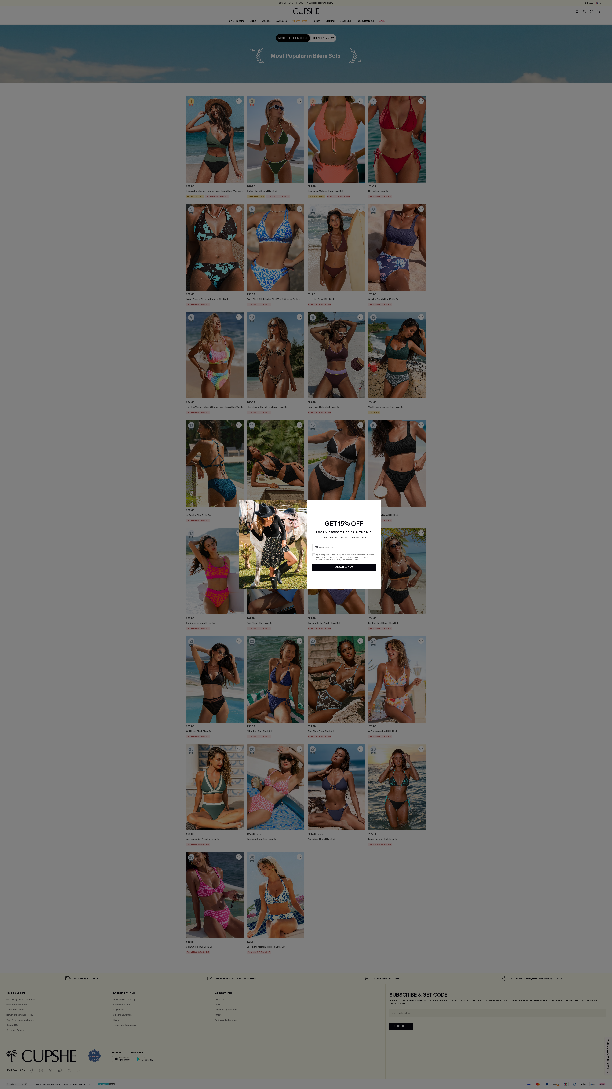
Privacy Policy (335, 560)
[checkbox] (313, 554)
